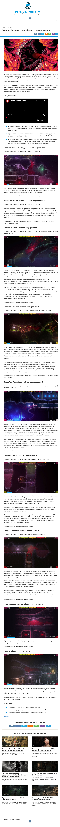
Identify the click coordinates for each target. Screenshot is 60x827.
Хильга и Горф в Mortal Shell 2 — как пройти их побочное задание (15, 749)
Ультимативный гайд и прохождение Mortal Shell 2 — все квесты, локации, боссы (14, 775)
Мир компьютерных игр (27, 12)
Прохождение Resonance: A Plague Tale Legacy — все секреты (44, 749)
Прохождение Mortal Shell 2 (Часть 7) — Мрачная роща (15, 798)
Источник (6, 716)
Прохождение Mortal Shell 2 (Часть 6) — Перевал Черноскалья (44, 798)
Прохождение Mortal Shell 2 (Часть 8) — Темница (44, 774)
